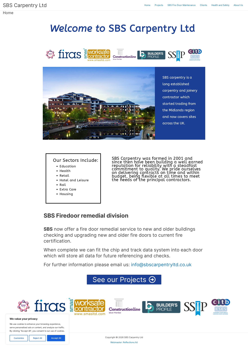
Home (147, 5)
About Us (238, 5)
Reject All (37, 338)
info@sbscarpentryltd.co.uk (161, 264)
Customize (19, 338)
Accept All (56, 338)
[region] (37, 329)
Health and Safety (220, 5)
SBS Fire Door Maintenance (181, 5)
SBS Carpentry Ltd (25, 5)
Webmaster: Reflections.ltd (124, 342)
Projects (159, 5)
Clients (203, 5)
